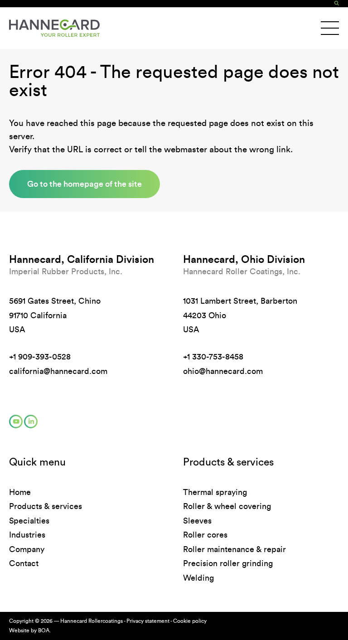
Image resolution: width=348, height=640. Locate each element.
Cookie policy (190, 621)
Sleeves (197, 521)
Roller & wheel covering (227, 506)
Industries (27, 535)
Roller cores (205, 535)
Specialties (29, 521)
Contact (24, 563)
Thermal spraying (215, 492)
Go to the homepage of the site (84, 184)
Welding (198, 578)
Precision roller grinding (228, 563)
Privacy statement (147, 621)
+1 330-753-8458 (213, 357)
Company (26, 549)
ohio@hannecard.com (223, 371)
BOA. (44, 630)
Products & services (45, 506)
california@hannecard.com (58, 371)
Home (20, 492)
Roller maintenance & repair (234, 549)
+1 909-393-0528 (40, 357)
